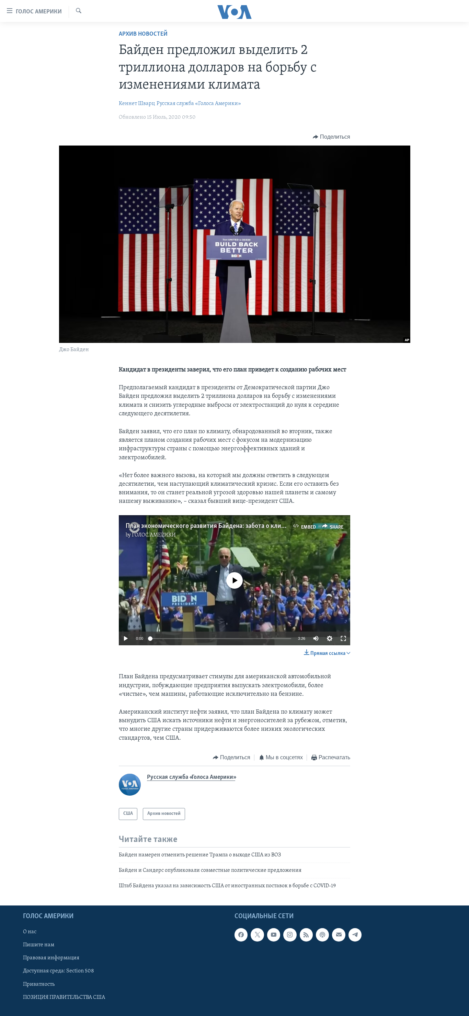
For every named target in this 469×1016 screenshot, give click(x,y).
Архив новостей (143, 34)
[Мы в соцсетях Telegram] (355, 934)
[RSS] (306, 934)
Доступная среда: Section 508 (58, 971)
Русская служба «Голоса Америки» (199, 103)
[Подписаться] (338, 934)
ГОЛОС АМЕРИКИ (154, 535)
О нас (29, 932)
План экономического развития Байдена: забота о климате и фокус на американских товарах (260, 526)
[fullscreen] (343, 638)
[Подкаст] (322, 934)
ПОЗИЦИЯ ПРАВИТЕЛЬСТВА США (64, 997)
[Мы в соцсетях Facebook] (241, 934)
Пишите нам (38, 945)
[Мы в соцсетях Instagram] (289, 934)
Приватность (39, 984)
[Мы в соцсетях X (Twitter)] (257, 934)
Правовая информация (51, 958)
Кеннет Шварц (137, 103)
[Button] (331, 136)
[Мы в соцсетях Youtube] (273, 934)
